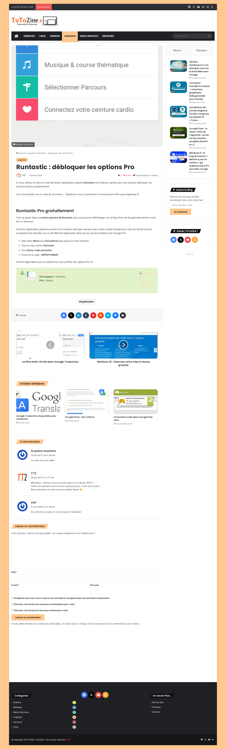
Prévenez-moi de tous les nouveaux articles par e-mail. (41, 610)
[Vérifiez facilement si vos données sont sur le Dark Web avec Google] (178, 66)
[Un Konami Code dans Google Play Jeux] (136, 401)
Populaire (201, 50)
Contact (156, 712)
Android (17, 702)
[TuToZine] (35, 20)
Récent (177, 50)
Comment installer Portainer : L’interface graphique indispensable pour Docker (199, 91)
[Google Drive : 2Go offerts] (87, 401)
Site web (94, 585)
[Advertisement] (148, 20)
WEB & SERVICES (89, 36)
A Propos (156, 707)
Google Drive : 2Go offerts (79, 417)
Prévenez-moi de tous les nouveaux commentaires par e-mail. (44, 604)
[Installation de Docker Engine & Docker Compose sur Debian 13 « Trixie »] (178, 111)
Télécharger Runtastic (51, 272)
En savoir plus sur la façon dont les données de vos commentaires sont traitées (100, 623)
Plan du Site (158, 702)
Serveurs (17, 722)
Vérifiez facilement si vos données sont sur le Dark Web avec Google (199, 68)
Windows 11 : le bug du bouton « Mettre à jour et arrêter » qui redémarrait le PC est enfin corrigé (199, 161)
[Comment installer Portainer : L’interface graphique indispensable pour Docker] (178, 87)
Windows (17, 707)
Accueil (22, 153)
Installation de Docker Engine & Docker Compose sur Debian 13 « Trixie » (199, 114)
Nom (14, 572)
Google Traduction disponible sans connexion (36, 417)
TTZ (23, 175)
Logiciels (31, 153)
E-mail (15, 585)
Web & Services (21, 712)
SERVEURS (108, 36)
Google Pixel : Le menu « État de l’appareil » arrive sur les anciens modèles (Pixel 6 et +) (199, 136)
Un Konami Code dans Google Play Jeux (133, 419)
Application (87, 301)
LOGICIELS (70, 36)
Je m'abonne (180, 211)
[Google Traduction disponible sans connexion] (38, 401)
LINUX (42, 36)
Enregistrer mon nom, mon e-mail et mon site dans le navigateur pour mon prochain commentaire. (62, 598)
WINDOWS (29, 36)
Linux (15, 727)
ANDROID (55, 36)
